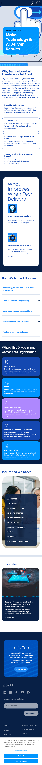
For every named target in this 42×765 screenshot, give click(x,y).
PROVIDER (11, 536)
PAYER (10, 532)
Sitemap (24, 734)
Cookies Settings (21, 750)
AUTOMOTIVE (12, 504)
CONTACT (8, 735)
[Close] (39, 740)
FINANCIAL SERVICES (15, 518)
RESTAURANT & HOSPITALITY (19, 541)
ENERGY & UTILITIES (15, 513)
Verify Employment (28, 729)
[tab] (33, 3)
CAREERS (7, 725)
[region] (21, 751)
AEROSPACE (12, 499)
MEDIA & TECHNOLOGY (16, 527)
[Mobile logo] (2, 3)
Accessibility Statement (29, 725)
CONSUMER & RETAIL (15, 508)
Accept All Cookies (21, 761)
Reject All (21, 756)
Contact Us (21, 669)
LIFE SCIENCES (13, 522)
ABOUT (6, 730)
